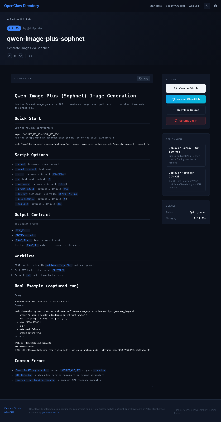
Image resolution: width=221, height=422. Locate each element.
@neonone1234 (50, 412)
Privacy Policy (200, 410)
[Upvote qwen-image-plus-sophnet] (9, 55)
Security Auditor (175, 5)
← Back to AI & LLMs (19, 19)
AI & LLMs (14, 28)
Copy (145, 78)
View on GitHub (188, 88)
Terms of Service (183, 410)
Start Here (156, 5)
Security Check (188, 120)
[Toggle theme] (207, 6)
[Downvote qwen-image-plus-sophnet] (20, 55)
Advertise (9, 411)
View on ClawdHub (188, 99)
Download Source (188, 109)
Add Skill (194, 5)
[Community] (215, 5)
